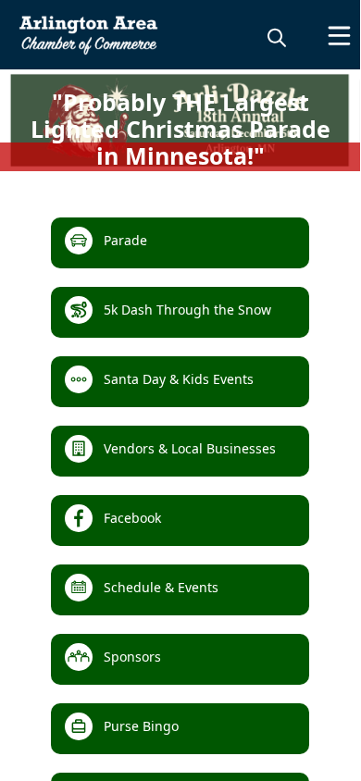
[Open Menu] (339, 35)
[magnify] (276, 37)
